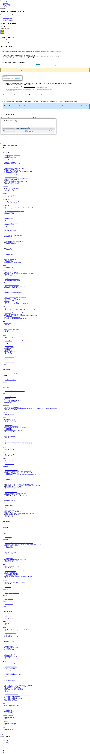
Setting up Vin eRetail (9, 641)
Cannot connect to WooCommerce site (12, 687)
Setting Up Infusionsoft (9, 385)
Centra (4, 232)
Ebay (4, 306)
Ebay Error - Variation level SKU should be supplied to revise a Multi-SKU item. (21, 309)
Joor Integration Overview (10, 397)
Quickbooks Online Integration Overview (13, 529)
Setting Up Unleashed (9, 618)
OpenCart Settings (8, 462)
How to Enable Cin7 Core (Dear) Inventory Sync (14, 286)
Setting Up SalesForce (9, 547)
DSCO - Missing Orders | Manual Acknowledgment (15, 297)
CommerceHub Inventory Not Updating (13, 486)
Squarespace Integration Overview (12, 593)
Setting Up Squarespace (10, 591)
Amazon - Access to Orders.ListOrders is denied (14, 168)
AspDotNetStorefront (6, 199)
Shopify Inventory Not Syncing (11, 573)
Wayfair (4, 661)
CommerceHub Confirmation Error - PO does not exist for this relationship (19, 484)
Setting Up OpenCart (9, 464)
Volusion (4, 643)
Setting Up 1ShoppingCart (10, 157)
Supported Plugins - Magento (11, 431)
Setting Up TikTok (9, 729)
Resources (3, 8)
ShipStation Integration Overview (11, 560)
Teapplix (4, 601)
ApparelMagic (5, 186)
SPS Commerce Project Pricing (11, 585)
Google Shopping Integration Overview (13, 371)
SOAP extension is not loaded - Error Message (14, 430)
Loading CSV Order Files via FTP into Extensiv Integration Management (19, 273)
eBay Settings (8, 313)
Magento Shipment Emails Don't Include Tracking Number (16, 427)
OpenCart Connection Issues (10, 460)
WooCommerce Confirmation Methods (12, 696)
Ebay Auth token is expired (10, 308)
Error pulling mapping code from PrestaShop (14, 511)
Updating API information (10, 657)
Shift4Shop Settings (9, 553)
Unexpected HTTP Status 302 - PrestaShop (13, 519)
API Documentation (7, 4)
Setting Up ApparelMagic (10, 190)
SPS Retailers (8, 587)
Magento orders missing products (11, 426)
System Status (5, 6)
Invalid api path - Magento (10, 420)
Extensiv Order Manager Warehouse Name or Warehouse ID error (18, 471)
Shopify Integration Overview (11, 572)
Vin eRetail (5, 638)
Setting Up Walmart (9, 655)
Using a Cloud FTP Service (10, 278)
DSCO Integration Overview (11, 298)
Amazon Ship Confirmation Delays (12, 179)
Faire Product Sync (9, 338)
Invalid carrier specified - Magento (12, 421)
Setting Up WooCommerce (10, 692)
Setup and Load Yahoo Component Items (13, 718)
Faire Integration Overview (10, 337)
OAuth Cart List (8, 350)
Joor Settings (7, 399)
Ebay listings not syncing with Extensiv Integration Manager (17, 312)
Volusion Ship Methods (9, 649)
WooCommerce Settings (10, 699)
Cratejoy (4, 256)
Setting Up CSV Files (9, 274)
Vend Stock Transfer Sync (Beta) (11, 636)
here (11, 106)
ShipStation (5, 556)
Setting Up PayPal (8, 505)
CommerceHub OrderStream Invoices (12, 488)
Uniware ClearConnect (7, 611)
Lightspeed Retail (6, 405)
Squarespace (5, 589)
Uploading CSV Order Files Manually (12, 276)
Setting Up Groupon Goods (10, 380)
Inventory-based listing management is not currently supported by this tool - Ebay (21, 315)
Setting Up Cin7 (8, 249)
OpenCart (4, 458)
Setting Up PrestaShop (9, 516)
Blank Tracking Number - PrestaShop (12, 510)
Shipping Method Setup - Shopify (11, 574)
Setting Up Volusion (9, 646)
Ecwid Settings (8, 323)
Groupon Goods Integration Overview (12, 379)
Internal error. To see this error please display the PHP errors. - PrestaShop (19, 513)
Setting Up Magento (9, 428)
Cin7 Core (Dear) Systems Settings (12, 285)
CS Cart (4, 265)
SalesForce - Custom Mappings (11, 545)
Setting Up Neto (8, 437)
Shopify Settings (8, 577)
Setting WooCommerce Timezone (11, 694)
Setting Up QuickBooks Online (11, 531)
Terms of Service (6, 743)
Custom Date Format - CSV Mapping (12, 279)
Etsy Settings (7, 330)
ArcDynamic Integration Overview (12, 195)
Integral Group (5, 387)
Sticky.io (4, 595)
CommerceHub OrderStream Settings (12, 489)
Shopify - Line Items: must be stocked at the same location (16, 568)
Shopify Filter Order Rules (10, 571)
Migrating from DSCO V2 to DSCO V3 (13, 299)
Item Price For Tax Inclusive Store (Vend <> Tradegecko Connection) (18, 629)
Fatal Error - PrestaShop (10, 512)
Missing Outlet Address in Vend (11, 630)
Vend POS (4, 627)
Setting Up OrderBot (9, 479)
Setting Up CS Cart (9, 267)
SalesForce (5, 539)
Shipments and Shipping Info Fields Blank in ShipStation (16, 559)
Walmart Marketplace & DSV (8, 20)
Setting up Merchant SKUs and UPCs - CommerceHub (16, 495)
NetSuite (4, 440)
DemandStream (5, 289)
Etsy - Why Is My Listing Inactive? (12, 329)
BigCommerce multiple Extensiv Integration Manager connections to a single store (21, 209)
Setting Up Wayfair (9, 664)
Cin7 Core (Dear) (6, 282)
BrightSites (5, 220)
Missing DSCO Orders (9, 300)
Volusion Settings (8, 648)
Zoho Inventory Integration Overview (12, 724)
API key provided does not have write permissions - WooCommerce (18, 685)
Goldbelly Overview (9, 366)
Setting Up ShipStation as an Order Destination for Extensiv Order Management (20, 474)
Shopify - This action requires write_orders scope (14, 569)
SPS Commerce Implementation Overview (13, 584)
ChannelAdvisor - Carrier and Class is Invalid (14, 241)
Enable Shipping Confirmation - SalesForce (13, 541)
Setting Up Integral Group (10, 389)
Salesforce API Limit (9, 546)
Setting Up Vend (8, 631)
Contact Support (3, 734)
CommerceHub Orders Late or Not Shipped (13, 487)
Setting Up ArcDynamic (10, 196)
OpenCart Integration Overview (11, 461)
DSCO (4, 294)
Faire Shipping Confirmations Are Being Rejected (15, 340)
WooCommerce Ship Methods (11, 700)
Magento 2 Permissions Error (11, 424)
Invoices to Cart (8, 349)
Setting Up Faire (8, 341)
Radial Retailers (8, 537)
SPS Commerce (5, 580)
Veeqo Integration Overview (10, 624)
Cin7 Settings (8, 248)
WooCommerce (5, 682)
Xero (4, 703)
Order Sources (6, 19)
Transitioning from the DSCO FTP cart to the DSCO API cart (17, 303)
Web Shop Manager (6, 670)
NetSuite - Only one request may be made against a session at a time (18, 442)
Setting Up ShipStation (9, 558)
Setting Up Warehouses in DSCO (11, 302)
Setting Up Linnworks (9, 414)
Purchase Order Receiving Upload (12, 356)
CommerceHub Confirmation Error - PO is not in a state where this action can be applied (22, 485)
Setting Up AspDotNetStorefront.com (12, 202)
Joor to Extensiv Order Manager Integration (13, 400)
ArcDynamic (5, 193)
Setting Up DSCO (8, 301)
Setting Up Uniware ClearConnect (12, 613)
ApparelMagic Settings (9, 189)
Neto (4, 434)
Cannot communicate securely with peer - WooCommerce (16, 686)
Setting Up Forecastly (9, 362)
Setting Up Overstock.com (10, 500)
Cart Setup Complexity (9, 347)
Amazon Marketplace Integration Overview (13, 175)
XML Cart (4, 708)
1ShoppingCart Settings (10, 156)
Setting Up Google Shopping (11, 373)
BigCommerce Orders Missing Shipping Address (14, 211)
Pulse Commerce (6, 521)
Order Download (8, 352)
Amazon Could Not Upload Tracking (12, 170)
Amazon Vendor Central (10, 162)
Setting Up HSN (8, 710)
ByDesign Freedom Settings (10, 230)
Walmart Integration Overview (11, 656)
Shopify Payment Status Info (10, 575)
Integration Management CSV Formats (12, 280)
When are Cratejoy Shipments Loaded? (13, 262)
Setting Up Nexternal (9, 449)
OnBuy (4, 452)
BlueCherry (5, 215)
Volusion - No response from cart (11, 647)
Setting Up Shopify (9, 567)
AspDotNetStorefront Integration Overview (13, 201)
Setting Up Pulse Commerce (10, 525)
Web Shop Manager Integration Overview (13, 674)
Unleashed (4, 616)
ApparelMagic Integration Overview (12, 188)
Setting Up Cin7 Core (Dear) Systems (12, 287)
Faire (4, 335)
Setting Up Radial (8, 535)
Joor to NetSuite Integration (10, 401)
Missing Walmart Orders (10, 654)
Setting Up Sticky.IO (9, 598)
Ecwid (4, 321)
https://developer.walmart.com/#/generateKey (52, 51)
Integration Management (7, 18)
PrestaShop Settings (9, 515)
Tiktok (4, 727)
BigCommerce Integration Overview (12, 208)
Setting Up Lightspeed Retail (11, 409)
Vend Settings (8, 635)
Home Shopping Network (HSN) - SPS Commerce (15, 582)
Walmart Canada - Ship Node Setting (12, 658)
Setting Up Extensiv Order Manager (12, 473)
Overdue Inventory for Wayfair (11, 663)
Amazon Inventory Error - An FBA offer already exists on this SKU (18, 171)
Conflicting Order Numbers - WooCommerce (14, 688)
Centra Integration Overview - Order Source (13, 235)
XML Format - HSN (9, 712)
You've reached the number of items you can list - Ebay (16, 318)
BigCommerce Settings (9, 212)
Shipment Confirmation (9, 357)
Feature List (5, 343)
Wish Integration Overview (10, 680)
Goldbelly (4, 364)
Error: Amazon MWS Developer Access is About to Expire (16, 181)
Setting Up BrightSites (9, 224)
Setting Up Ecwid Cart (9, 324)
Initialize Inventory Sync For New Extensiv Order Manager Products (18, 472)
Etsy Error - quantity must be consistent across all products (16, 331)
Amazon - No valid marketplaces (11, 169)
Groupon (4, 375)
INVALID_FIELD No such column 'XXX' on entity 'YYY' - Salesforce (19, 543)
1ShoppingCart (5, 152)
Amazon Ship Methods (9, 180)
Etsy (3, 327)
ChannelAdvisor (6, 238)
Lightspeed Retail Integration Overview (13, 407)
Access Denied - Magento (10, 419)
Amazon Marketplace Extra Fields (12, 174)
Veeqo (4, 621)
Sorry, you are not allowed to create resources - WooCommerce (17, 695)
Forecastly (5, 359)
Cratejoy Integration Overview (11, 259)
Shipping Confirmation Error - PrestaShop (13, 517)
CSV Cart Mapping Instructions (11, 272)
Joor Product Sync (8, 398)
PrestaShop (5, 507)
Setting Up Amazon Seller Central (12, 183)
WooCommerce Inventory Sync (11, 697)
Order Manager (5, 466)
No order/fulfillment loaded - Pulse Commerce (14, 523)
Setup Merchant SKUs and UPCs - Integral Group (15, 391)
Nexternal (4, 447)
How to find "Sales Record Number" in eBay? (14, 314)
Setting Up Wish (8, 679)
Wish (4, 676)
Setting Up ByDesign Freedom (11, 229)
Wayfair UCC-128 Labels (10, 668)
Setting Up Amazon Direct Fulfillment (12, 163)
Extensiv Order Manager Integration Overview (14, 468)
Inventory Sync (8, 348)
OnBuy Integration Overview (11, 454)
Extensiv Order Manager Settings (11, 470)
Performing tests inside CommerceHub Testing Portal (15, 493)
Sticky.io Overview (9, 599)
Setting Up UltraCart (9, 608)
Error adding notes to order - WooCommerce (14, 689)
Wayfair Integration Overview (11, 667)
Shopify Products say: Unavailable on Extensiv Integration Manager (18, 576)
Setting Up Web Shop (9, 673)
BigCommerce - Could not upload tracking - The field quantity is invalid (19, 207)
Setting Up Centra (8, 236)
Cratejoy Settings (8, 260)
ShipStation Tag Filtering (10, 561)
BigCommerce (5, 205)
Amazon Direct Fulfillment (7, 159)
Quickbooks (5, 527)
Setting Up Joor (8, 402)
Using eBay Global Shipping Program (12, 317)
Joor (4, 393)
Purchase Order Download (10, 354)
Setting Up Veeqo (8, 623)
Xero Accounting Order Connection (12, 705)
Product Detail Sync (9, 353)
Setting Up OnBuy (9, 455)
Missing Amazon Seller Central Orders (12, 182)
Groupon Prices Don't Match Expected (12, 377)
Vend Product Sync (9, 634)
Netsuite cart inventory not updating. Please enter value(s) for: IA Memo (19, 443)
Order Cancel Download (10, 351)
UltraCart (4, 606)
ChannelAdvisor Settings (10, 242)
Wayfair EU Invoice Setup (10, 666)
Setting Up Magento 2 (9, 429)
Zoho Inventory (5, 721)
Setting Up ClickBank (9, 254)
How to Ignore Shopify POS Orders (12, 566)
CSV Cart (4, 270)
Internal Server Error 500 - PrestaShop (12, 514)
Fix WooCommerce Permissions (11, 690)
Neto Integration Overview (10, 436)
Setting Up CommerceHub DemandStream (13, 292)
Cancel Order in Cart (9, 346)
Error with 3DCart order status (11, 552)
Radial (4, 533)
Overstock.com (5, 497)
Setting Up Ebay (8, 316)
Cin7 (4, 245)
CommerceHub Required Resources (12, 490)
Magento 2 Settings (9, 425)
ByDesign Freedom (6, 226)
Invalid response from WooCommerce (12, 691)
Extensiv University (7, 5)
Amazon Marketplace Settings (11, 177)
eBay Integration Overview (10, 310)
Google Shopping (6, 369)
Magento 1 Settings (9, 422)
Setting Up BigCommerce (10, 213)
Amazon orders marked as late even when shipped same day (17, 178)
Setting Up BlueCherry (9, 218)
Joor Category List (9, 395)
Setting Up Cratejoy (9, 261)
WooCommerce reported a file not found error (14, 698)
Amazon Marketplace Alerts (10, 173)
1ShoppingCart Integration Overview (12, 155)
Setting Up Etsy (8, 332)
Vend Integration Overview (10, 633)
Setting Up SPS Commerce (10, 583)
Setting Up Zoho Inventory (10, 723)
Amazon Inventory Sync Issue (11, 172)
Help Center (5, 3)
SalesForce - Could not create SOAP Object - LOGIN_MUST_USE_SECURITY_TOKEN (23, 544)
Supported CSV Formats (10, 275)
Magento (4, 417)
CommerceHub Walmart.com (11, 492)
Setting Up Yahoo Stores (10, 717)
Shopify (4, 564)
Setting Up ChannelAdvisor (10, 243)
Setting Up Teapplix (9, 604)
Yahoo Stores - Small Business (8, 715)
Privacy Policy (6, 742)
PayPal (4, 502)
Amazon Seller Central (7, 165)
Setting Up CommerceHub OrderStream (13, 494)
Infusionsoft (5, 382)
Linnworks (5, 412)
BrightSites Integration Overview (11, 223)
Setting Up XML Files (9, 711)
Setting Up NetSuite (9, 444)
